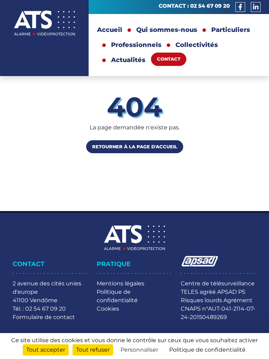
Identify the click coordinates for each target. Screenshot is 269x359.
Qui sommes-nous (166, 30)
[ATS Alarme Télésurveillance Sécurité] (44, 23)
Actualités (128, 60)
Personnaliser (139, 349)
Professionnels (136, 45)
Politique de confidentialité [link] (207, 349)
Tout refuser (93, 349)
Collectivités (196, 45)
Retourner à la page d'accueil (134, 146)
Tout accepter (45, 349)
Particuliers (230, 30)
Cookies (108, 308)
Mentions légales (120, 283)
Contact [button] (168, 59)
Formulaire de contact (44, 317)
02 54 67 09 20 (210, 5)
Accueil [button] (109, 30)
